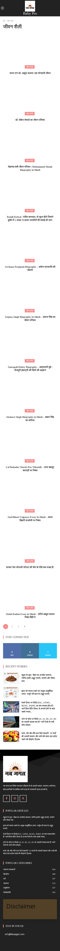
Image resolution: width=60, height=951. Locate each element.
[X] (23, 798)
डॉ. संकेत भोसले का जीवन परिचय (30, 120)
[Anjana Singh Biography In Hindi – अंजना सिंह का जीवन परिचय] (30, 293)
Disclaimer (21, 906)
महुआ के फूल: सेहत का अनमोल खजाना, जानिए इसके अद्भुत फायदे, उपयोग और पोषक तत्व (38, 678)
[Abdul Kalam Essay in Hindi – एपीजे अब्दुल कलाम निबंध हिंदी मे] (30, 591)
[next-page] (24, 626)
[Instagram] (14, 798)
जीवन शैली (29, 67)
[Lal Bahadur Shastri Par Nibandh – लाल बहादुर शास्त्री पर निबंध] (30, 444)
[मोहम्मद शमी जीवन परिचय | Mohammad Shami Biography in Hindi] (30, 143)
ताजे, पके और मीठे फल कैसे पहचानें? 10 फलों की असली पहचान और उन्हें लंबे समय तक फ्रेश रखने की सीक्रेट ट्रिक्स (39, 736)
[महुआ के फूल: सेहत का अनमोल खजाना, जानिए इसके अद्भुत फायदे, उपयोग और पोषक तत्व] (11, 678)
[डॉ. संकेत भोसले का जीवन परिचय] (30, 96)
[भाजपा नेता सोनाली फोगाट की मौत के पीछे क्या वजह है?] (30, 544)
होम (4, 21)
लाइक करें (12, 644)
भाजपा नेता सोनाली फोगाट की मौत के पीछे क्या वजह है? (30, 567)
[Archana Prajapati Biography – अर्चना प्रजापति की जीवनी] (30, 243)
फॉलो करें (30, 644)
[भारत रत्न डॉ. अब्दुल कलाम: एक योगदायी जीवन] (30, 50)
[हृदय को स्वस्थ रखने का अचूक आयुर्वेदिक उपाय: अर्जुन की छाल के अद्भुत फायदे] (11, 692)
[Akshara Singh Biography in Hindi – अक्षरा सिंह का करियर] (30, 393)
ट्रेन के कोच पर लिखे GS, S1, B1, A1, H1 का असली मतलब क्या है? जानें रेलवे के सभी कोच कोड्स (39, 722)
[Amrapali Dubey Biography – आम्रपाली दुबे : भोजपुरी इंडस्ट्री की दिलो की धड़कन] (30, 344)
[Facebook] (6, 798)
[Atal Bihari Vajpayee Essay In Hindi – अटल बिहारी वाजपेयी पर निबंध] (30, 494)
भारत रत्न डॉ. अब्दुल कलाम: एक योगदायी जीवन (30, 73)
